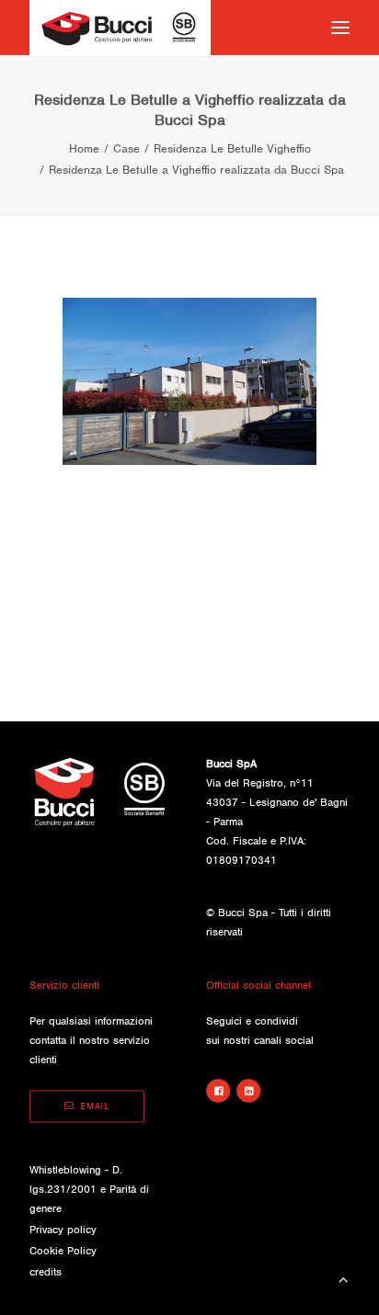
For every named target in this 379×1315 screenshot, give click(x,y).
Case (126, 148)
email (94, 1107)
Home (84, 148)
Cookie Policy (63, 1250)
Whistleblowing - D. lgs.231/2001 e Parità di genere (89, 1189)
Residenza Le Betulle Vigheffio (232, 148)
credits (45, 1271)
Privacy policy (63, 1229)
